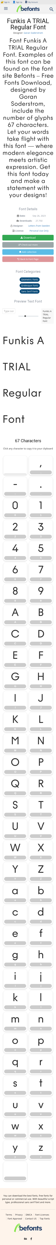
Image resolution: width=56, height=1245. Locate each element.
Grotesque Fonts (29, 285)
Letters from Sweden (39, 225)
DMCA (29, 1214)
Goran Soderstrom (33, 32)
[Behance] (25, 1239)
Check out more (29, 244)
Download (30, 237)
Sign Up (17, 2)
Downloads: (26, 220)
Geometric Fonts (29, 279)
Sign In (5, 2)
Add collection (29, 251)
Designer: (18, 225)
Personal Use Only (39, 230)
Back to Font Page (29, 259)
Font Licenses (42, 1214)
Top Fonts (45, 1218)
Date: (22, 215)
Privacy (19, 1214)
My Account (33, 2)
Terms (9, 1214)
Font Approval (15, 1218)
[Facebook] (31, 1239)
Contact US (31, 1218)
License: (19, 230)
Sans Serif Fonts (29, 291)
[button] (51, 10)
